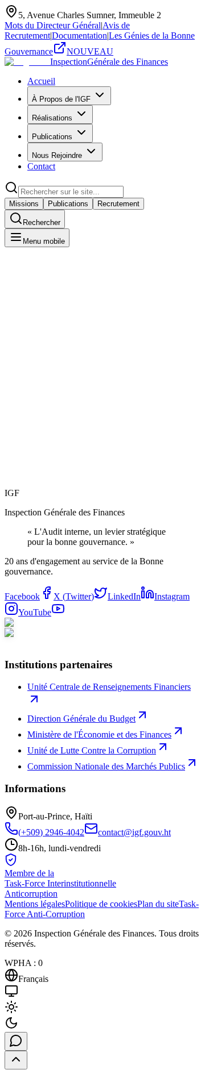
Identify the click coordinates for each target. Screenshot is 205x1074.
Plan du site (158, 904)
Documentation (79, 35)
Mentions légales (35, 904)
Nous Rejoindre (57, 155)
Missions (24, 203)
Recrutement (118, 203)
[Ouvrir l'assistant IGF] (16, 1041)
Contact (41, 166)
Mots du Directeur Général (53, 25)
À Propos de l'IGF (61, 99)
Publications (52, 136)
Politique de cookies (101, 904)
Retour (29, 501)
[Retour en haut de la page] (16, 1060)
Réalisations (52, 118)
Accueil (41, 81)
